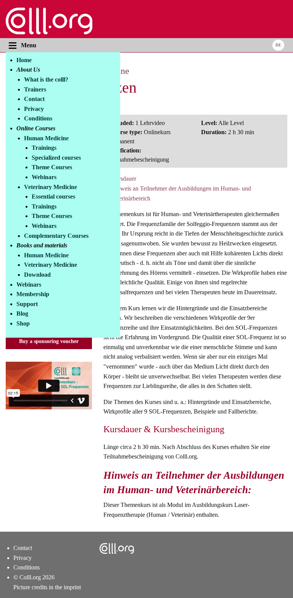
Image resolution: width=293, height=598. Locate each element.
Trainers (35, 89)
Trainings (44, 147)
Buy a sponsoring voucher (49, 341)
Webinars (44, 177)
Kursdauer (123, 178)
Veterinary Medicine (50, 187)
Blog (22, 313)
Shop (23, 323)
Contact (34, 99)
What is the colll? (46, 79)
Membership (32, 294)
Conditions (38, 118)
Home (24, 60)
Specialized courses (56, 157)
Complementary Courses (56, 235)
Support (27, 304)
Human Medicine (46, 138)
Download (37, 274)
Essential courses (53, 196)
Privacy (34, 109)
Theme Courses (52, 167)
